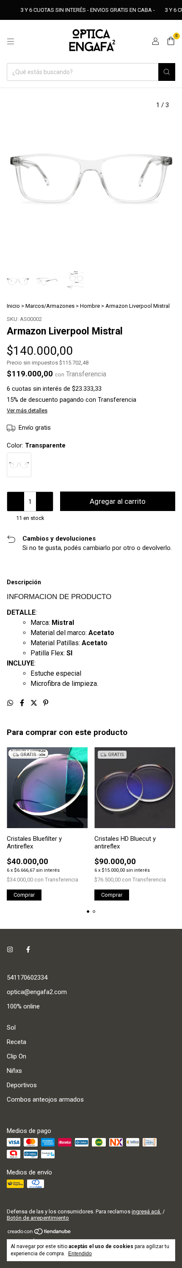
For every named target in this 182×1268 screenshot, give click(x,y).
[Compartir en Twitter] (34, 703)
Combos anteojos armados (45, 1099)
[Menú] (10, 41)
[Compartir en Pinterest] (45, 703)
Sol (11, 1027)
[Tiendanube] (39, 1233)
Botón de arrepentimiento (38, 1218)
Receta (16, 1042)
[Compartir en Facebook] (23, 703)
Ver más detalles (27, 410)
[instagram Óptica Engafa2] (10, 949)
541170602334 (27, 977)
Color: (36, 445)
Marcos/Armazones (49, 306)
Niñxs (14, 1071)
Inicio (13, 306)
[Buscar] (166, 72)
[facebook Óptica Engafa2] (28, 949)
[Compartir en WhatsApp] (11, 703)
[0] (170, 41)
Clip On (16, 1056)
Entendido (80, 1254)
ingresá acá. (146, 1211)
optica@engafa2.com (37, 992)
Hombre (90, 306)
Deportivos (22, 1085)
